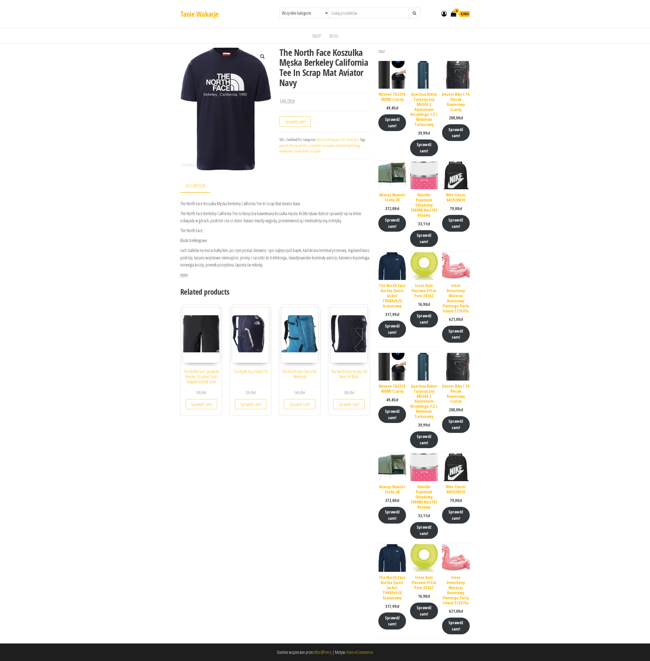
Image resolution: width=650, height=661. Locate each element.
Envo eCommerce (360, 652)
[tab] (199, 186)
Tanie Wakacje (199, 14)
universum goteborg (347, 145)
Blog (334, 36)
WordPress (323, 652)
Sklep (316, 36)
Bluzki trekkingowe (328, 139)
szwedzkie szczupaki (321, 145)
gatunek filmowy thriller (293, 145)
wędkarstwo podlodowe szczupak (300, 151)
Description (195, 186)
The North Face (350, 139)
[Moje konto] (444, 13)
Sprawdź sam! (295, 121)
